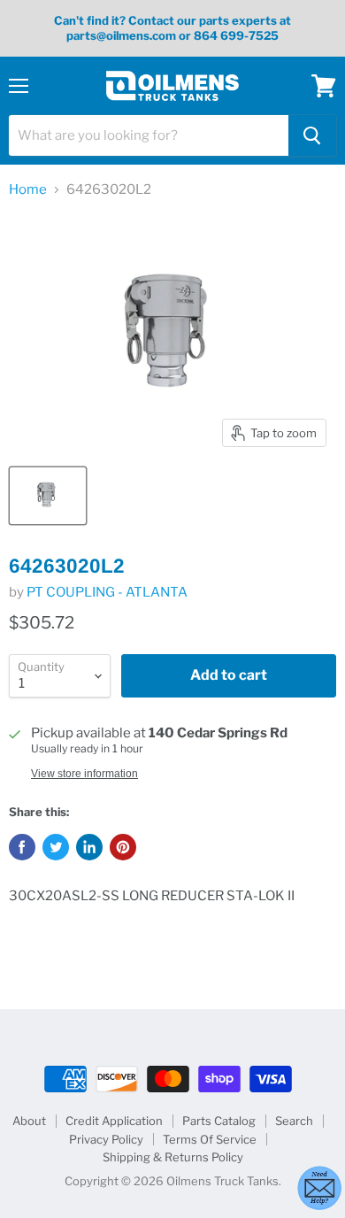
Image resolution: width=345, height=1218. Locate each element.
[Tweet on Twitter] (55, 847)
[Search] (312, 135)
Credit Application (114, 1121)
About (29, 1121)
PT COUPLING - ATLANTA (107, 592)
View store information (84, 773)
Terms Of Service (210, 1139)
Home (28, 189)
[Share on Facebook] (22, 847)
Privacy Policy (106, 1139)
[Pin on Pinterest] (123, 847)
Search (294, 1121)
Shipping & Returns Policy (173, 1157)
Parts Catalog (219, 1121)
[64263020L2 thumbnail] (48, 495)
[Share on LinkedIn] (89, 847)
